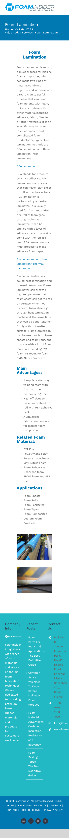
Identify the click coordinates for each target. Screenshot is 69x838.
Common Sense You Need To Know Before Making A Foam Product (34, 688)
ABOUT (10, 805)
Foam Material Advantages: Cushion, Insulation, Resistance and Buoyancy (34, 728)
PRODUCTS (40, 805)
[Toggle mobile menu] (62, 10)
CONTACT (12, 810)
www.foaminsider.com (59, 729)
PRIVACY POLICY (53, 810)
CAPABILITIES (24, 805)
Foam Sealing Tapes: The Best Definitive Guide (34, 764)
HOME (58, 801)
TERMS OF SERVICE (30, 810)
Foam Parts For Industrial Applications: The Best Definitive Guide (34, 651)
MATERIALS (55, 805)
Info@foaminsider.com (59, 723)
